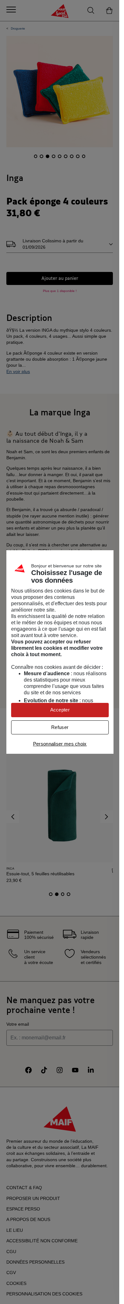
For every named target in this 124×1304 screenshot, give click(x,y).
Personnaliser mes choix (60, 743)
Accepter (60, 709)
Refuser (59, 727)
